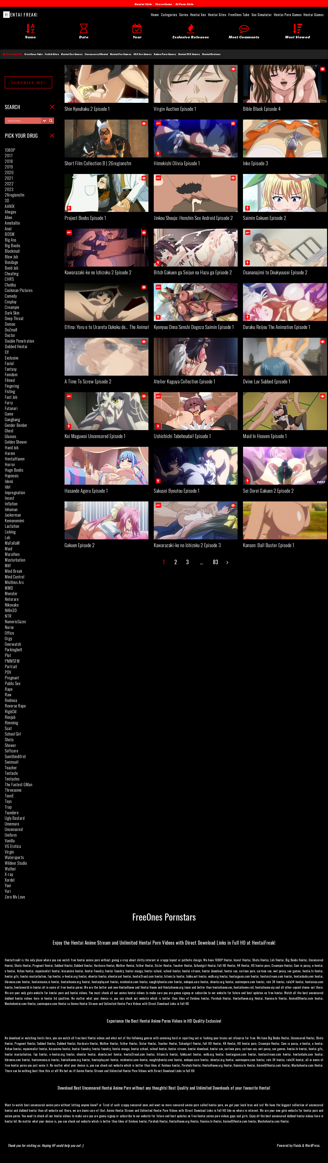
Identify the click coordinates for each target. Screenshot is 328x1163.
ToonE (9, 795)
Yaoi (8, 885)
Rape (9, 689)
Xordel (9, 880)
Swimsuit (12, 762)
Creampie (12, 307)
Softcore (11, 751)
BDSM (9, 234)
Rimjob (10, 717)
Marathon (12, 554)
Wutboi (10, 869)
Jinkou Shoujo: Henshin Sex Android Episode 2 (193, 217)
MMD (9, 588)
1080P (10, 150)
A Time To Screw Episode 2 (88, 381)
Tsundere (12, 812)
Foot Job (11, 397)
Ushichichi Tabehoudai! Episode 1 (182, 436)
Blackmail (12, 251)
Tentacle (11, 773)
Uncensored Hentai (96, 54)
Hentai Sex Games (72, 54)
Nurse (9, 627)
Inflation (11, 503)
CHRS (9, 279)
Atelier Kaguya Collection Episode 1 (184, 381)
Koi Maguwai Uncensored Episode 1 (95, 436)
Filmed (10, 380)
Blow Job (11, 256)
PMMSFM (12, 661)
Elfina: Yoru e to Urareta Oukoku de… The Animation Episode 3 (118, 326)
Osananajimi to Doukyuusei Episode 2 (275, 272)
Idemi (9, 481)
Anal (8, 228)
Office (9, 633)
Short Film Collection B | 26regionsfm (98, 163)
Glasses (10, 436)
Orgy (8, 638)
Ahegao (10, 212)
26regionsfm (14, 195)
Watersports (14, 857)
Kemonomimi (14, 520)
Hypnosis (11, 475)
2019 (9, 167)
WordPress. (312, 1145)
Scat (8, 728)
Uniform (11, 835)
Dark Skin (12, 313)
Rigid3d (11, 711)
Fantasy (11, 369)
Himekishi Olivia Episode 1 (177, 163)
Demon (10, 324)
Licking (10, 532)
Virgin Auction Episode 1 (175, 108)
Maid (8, 548)
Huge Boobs (14, 470)
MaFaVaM (12, 543)
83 (215, 562)
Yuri (8, 891)
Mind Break (13, 571)
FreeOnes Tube (33, 54)
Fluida (297, 1145)
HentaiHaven (15, 459)
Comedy (11, 296)
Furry (9, 402)
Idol (7, 487)
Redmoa (11, 700)
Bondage (11, 262)
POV (8, 672)
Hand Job (11, 447)
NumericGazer (15, 621)
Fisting (10, 391)
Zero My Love (15, 897)
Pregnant (12, 677)
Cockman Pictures (18, 290)
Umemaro (12, 824)
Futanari (11, 408)
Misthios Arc (14, 582)
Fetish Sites (52, 54)
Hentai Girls (143, 4)
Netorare (12, 599)
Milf (8, 565)
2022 (9, 183)
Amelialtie (12, 223)
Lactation (12, 526)
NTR (8, 616)
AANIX (10, 206)
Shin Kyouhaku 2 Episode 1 (87, 108)
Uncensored (14, 829)
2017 (9, 155)
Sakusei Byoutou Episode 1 (177, 490)
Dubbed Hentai (16, 346)
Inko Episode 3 (255, 163)
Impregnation (15, 492)
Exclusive (12, 358)
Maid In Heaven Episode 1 (265, 436)
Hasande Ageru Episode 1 (86, 490)
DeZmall (11, 330)
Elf (7, 352)
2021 (9, 178)
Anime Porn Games (165, 54)
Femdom (11, 374)
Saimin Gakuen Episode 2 (264, 217)
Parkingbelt (13, 649)
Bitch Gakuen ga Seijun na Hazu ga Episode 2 (193, 272)
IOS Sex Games (143, 54)
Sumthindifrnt (15, 756)
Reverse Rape (15, 706)
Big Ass (10, 240)
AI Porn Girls (184, 4)
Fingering (12, 386)
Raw (8, 694)
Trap (8, 807)
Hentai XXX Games (189, 54)
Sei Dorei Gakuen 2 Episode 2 (268, 490)
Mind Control (14, 577)
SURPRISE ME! (28, 83)
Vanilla (10, 840)
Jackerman (13, 515)
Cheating (11, 273)
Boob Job (11, 268)
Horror (10, 464)
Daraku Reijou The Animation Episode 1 (276, 326)
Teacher (11, 767)
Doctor (10, 335)
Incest (9, 498)
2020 (9, 172)
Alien (8, 217)
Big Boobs (12, 245)
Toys (8, 801)
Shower (10, 745)
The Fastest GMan (18, 784)
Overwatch (13, 644)
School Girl (13, 734)
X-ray (9, 874)
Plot (8, 655)
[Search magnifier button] (51, 120)
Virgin (9, 852)
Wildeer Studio (16, 863)
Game (9, 414)
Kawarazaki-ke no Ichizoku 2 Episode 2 (98, 272)
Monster (11, 593)
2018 (9, 161)
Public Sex (12, 683)
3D (7, 200)
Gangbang (12, 419)
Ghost (9, 430)
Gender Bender (16, 425)
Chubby (10, 285)
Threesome (13, 790)
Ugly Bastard (14, 818)
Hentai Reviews (211, 54)
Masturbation (15, 560)
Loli (7, 537)
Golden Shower (16, 442)
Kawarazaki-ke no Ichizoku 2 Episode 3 (187, 545)
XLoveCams (163, 4)
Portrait (11, 666)
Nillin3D (11, 610)
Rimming (11, 722)
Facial (9, 363)
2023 (9, 189)
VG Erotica (13, 846)
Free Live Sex (13, 54)
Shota (9, 739)
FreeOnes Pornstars (164, 916)
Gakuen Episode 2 (80, 545)
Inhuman (11, 509)
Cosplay (11, 301)
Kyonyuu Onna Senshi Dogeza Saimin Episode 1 (194, 326)
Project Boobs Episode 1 (85, 217)
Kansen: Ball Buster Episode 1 (268, 545)
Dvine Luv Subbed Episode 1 (266, 381)
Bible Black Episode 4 (262, 108)
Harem (10, 453)
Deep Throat (14, 318)
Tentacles (12, 779)
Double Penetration (19, 341)
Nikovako (12, 605)
